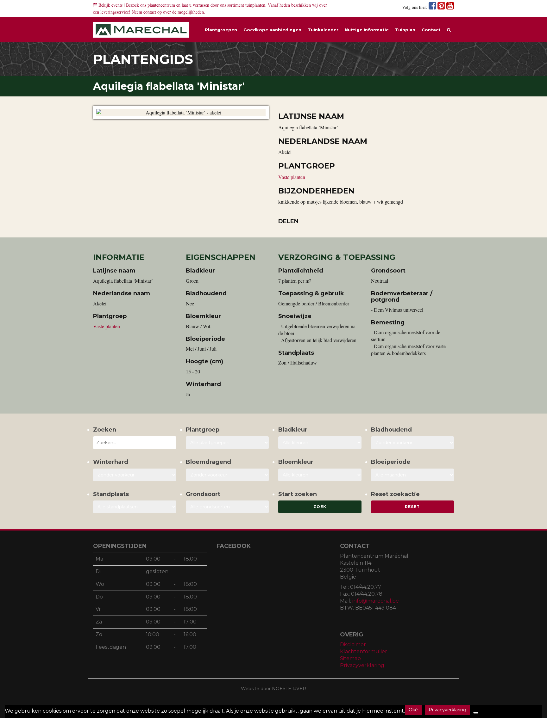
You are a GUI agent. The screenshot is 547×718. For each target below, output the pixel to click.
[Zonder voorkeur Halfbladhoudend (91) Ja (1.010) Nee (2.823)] (412, 442)
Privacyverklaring (362, 665)
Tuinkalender (323, 29)
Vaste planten (291, 177)
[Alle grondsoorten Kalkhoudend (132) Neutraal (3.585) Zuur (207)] (227, 506)
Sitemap (350, 658)
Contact (431, 29)
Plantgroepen (221, 29)
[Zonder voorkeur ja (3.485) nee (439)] (227, 475)
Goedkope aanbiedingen (272, 29)
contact (149, 12)
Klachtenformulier (363, 651)
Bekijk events (110, 5)
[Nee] (475, 713)
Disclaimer (353, 644)
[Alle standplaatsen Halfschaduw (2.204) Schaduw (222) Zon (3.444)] (134, 506)
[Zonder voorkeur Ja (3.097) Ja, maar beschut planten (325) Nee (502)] (134, 475)
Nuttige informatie (367, 29)
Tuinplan (405, 29)
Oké (413, 710)
